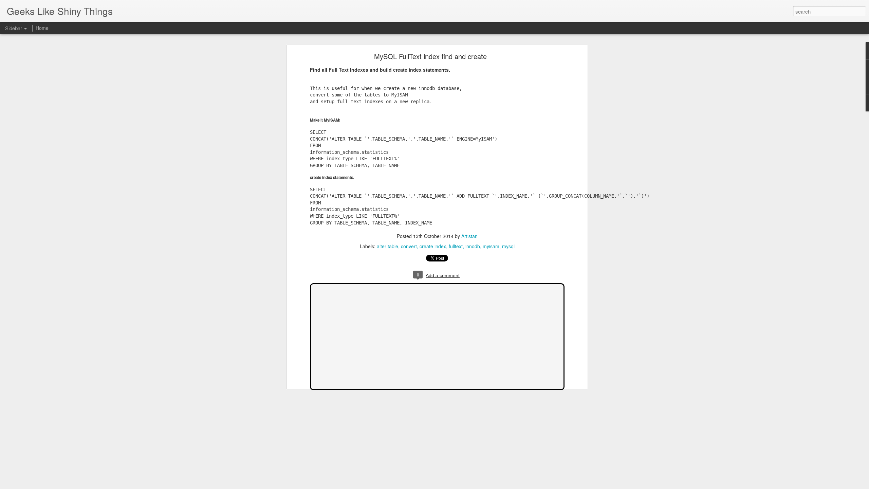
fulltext (456, 246)
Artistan (469, 236)
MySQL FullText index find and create (430, 56)
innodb (472, 246)
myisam (491, 246)
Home (42, 27)
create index (433, 246)
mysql (508, 246)
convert (409, 246)
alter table (387, 246)
